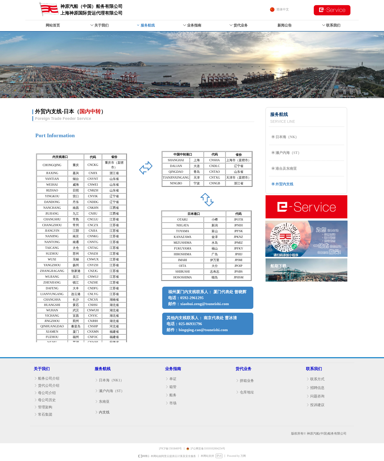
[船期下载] (306, 278)
